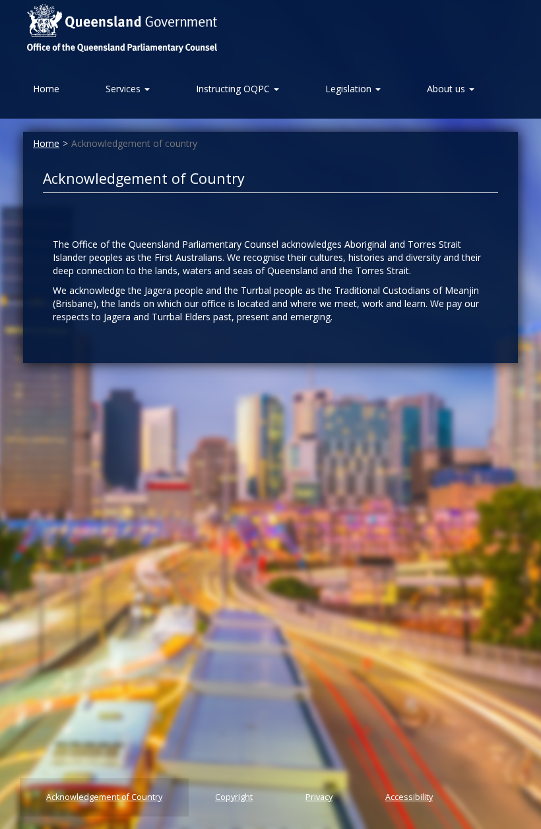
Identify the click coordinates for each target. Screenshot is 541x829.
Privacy (319, 797)
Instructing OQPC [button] (234, 88)
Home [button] (46, 88)
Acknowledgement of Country (104, 797)
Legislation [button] (349, 88)
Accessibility (409, 797)
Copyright (234, 797)
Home (46, 143)
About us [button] (447, 88)
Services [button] (124, 88)
